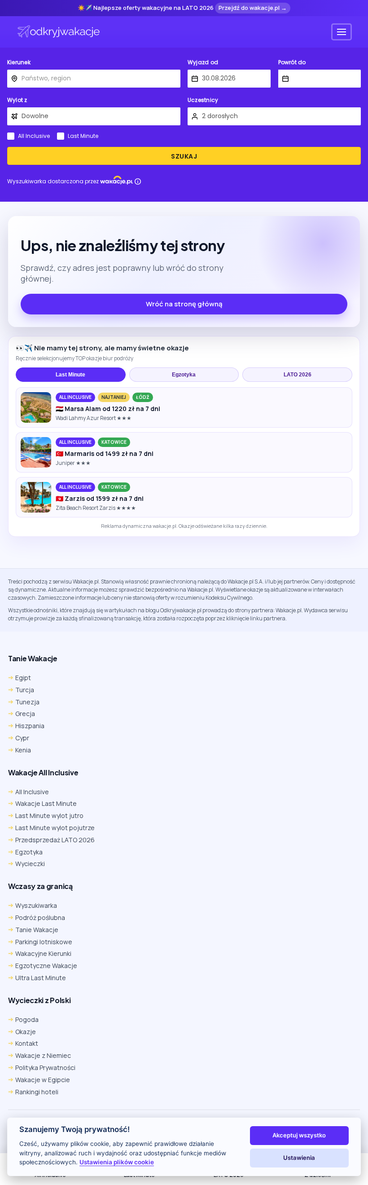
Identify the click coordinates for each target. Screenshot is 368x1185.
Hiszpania (29, 725)
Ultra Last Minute (40, 977)
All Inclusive (34, 136)
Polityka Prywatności (45, 1067)
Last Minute (83, 136)
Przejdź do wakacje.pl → (253, 8)
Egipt (23, 677)
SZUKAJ (184, 156)
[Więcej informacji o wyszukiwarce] (138, 181)
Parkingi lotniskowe (43, 941)
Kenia (23, 750)
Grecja (25, 713)
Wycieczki (30, 863)
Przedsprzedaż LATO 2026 (55, 840)
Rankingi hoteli (36, 1092)
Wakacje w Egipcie (42, 1079)
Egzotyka (184, 374)
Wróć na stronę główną (184, 304)
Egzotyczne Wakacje (46, 965)
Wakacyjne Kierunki (43, 953)
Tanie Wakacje (36, 929)
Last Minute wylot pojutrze (55, 827)
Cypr (22, 738)
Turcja (24, 689)
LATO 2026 (297, 374)
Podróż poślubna (40, 917)
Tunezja (27, 702)
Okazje (25, 1031)
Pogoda (27, 1019)
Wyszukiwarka (36, 905)
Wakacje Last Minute (46, 803)
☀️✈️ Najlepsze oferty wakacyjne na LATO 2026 (146, 8)
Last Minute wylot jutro (49, 815)
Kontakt (26, 1043)
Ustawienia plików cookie (116, 1162)
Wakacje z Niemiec (43, 1055)
